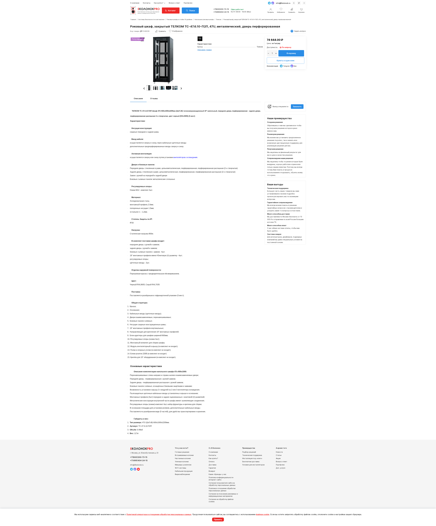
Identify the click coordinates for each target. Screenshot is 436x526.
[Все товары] (200, 38)
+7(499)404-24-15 (221, 12)
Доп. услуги (280, 468)
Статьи (278, 455)
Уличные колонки (182, 462)
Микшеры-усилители (183, 465)
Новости (279, 452)
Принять (218, 519)
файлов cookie (262, 514)
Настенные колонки (183, 458)
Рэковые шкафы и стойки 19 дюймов (179, 19)
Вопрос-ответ (174, 3)
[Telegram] (269, 3)
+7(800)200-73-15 (221, 9)
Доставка (212, 465)
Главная (133, 19)
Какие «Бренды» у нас (217, 474)
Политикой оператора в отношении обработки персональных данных (158, 514)
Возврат (212, 471)
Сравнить (162, 31)
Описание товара (204, 50)
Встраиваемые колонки (184, 455)
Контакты (146, 3)
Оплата (211, 462)
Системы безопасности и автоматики (151, 19)
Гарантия (212, 468)
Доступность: (272, 47)
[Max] (272, 3)
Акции (278, 458)
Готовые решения (182, 452)
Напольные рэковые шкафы (204, 19)
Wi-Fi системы (180, 468)
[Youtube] (138, 469)
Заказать (297, 106)
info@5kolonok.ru (283, 3)
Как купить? (159, 3)
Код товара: (135, 31)
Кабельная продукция (183, 471)
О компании (134, 3)
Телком (218, 19)
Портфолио (188, 3)
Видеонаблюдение (182, 474)
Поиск (192, 10)
